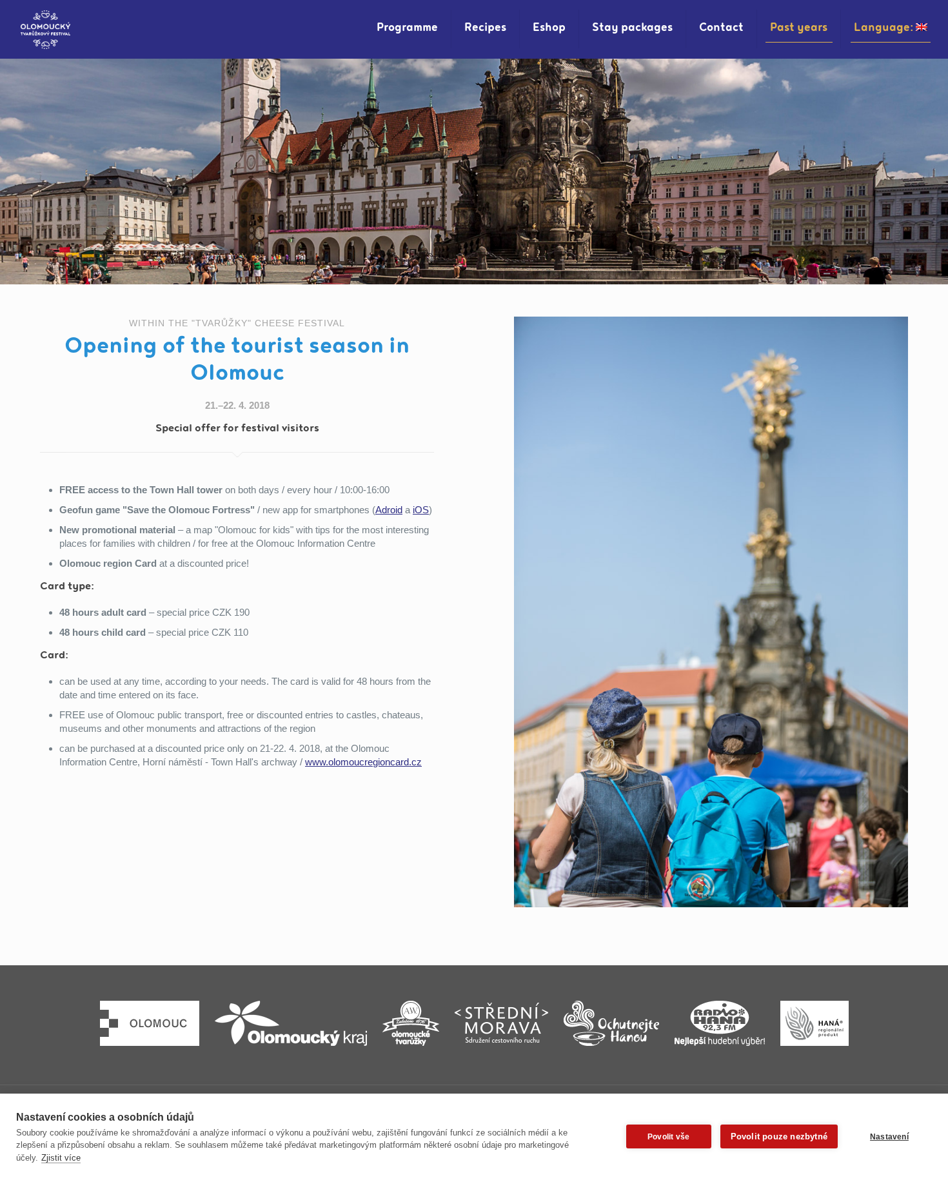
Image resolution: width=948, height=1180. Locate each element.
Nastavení (889, 1136)
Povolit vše (668, 1136)
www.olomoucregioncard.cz (363, 761)
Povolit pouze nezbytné (779, 1136)
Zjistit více (61, 1158)
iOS (421, 509)
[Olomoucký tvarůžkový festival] (45, 29)
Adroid (388, 509)
